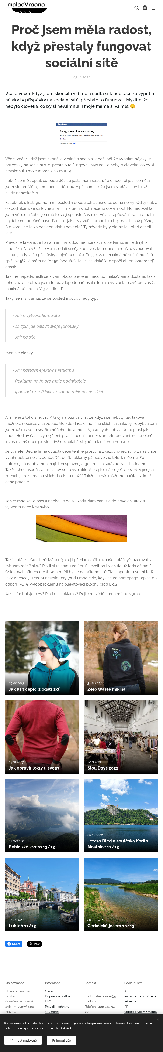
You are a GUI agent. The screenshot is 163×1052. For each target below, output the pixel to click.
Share (16, 944)
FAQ (48, 1001)
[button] (136, 8)
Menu (153, 8)
